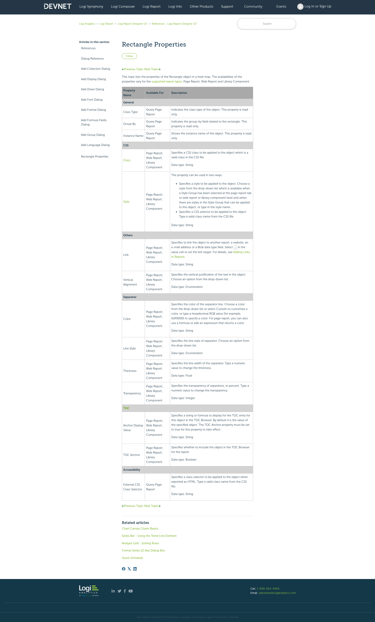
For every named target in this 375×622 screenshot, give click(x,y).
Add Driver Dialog (92, 89)
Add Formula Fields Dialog (94, 122)
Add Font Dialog (92, 99)
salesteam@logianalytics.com (277, 593)
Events (281, 6)
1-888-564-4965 (268, 588)
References (88, 48)
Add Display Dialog (93, 79)
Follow (129, 56)
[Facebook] (123, 569)
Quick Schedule (132, 558)
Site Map (234, 617)
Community (253, 6)
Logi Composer (123, 6)
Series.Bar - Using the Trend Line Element (149, 536)
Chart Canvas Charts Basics (140, 528)
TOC (126, 408)
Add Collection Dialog (95, 69)
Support (227, 6)
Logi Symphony (91, 6)
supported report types (167, 81)
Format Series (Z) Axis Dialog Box (143, 550)
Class (126, 160)
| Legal (208, 617)
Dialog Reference (92, 58)
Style (126, 201)
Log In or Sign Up (317, 6)
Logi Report (152, 6)
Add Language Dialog (95, 145)
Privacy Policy (221, 617)
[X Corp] (129, 569)
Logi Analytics (87, 23)
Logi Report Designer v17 (132, 23)
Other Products (201, 6)
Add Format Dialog (93, 110)
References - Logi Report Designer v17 (174, 23)
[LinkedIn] (135, 569)
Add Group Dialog (93, 135)
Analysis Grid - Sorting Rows (140, 543)
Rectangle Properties (94, 156)
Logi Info (175, 6)
